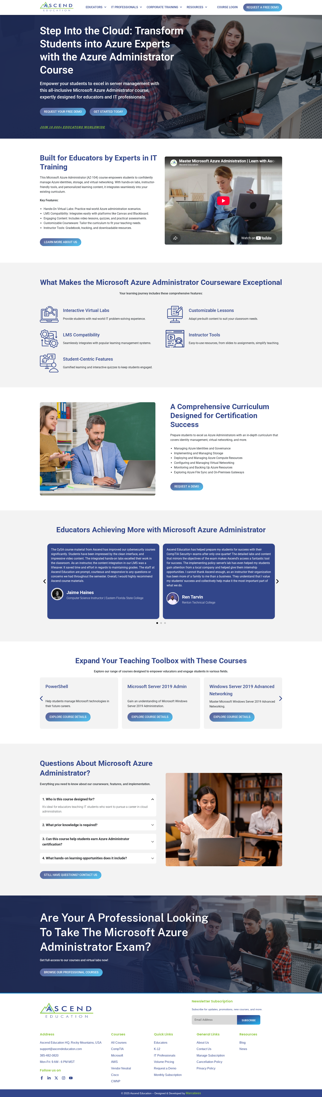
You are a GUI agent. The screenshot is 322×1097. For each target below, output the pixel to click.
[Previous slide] (41, 698)
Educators (94, 7)
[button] (44, 581)
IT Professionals (124, 7)
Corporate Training (162, 7)
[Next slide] (280, 698)
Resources (195, 7)
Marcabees (193, 1093)
